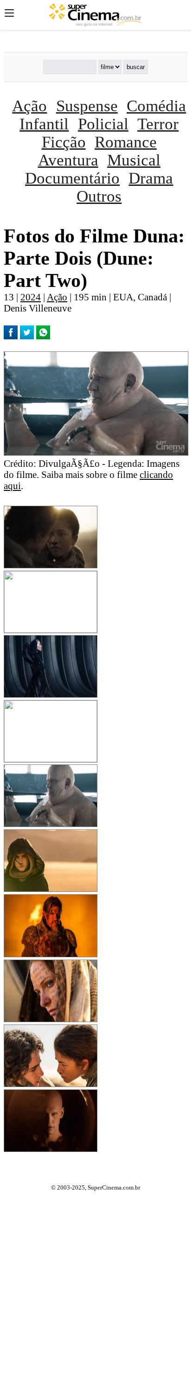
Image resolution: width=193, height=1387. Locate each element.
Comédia (156, 106)
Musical (134, 160)
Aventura (68, 160)
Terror (158, 124)
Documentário (72, 178)
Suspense (87, 106)
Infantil (44, 124)
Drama (151, 178)
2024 (30, 297)
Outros (99, 196)
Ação (29, 106)
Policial (103, 124)
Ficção (64, 142)
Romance (126, 142)
